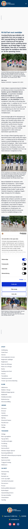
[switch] (24, 264)
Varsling (3, 500)
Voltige (3, 427)
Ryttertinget (5, 490)
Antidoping (4, 350)
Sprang (3, 425)
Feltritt (3, 413)
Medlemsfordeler (6, 397)
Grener (3, 405)
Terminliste (4, 376)
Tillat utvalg (14, 289)
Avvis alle (14, 294)
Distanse (3, 408)
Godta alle (14, 284)
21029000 (23, 516)
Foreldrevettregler (6, 441)
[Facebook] (18, 524)
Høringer (3, 474)
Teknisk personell (6, 378)
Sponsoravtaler (5, 460)
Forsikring (4, 443)
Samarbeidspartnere (7, 493)
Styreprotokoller (6, 495)
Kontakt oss (4, 476)
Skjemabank (4, 457)
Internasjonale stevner (8, 357)
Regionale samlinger (7, 359)
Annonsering (5, 471)
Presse (3, 486)
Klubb (3, 384)
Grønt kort (4, 352)
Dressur (3, 411)
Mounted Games (6, 420)
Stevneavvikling (6, 401)
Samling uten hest (6, 371)
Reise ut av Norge (6, 366)
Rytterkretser (5, 399)
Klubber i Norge (5, 390)
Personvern (4, 483)
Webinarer (4, 465)
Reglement (4, 362)
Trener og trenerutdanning (9, 381)
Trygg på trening (6, 462)
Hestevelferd (5, 448)
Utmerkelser (5, 497)
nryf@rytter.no (15, 519)
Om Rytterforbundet (7, 481)
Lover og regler (5, 478)
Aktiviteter (4, 387)
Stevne (3, 373)
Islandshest (4, 415)
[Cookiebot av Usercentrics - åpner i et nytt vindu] (20, 234)
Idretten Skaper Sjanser (8, 450)
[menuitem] (11, 346)
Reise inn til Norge (6, 364)
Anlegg (3, 434)
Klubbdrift (4, 394)
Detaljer (21, 279)
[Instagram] (10, 524)
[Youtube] (14, 524)
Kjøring (3, 418)
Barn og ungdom (6, 436)
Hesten (3, 355)
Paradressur (4, 422)
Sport (3, 346)
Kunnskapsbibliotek (7, 453)
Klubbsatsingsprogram (7, 392)
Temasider (4, 431)
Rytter (3, 369)
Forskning (4, 446)
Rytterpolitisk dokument (8, 488)
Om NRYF (4, 468)
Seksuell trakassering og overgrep (11, 455)
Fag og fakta (5, 439)
